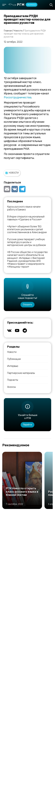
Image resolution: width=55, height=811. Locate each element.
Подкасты (12, 379)
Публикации (14, 359)
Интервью (12, 366)
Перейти (27, 424)
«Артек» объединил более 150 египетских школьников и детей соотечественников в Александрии (27, 229)
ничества (25, 97)
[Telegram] (22, 189)
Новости (14, 173)
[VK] (14, 189)
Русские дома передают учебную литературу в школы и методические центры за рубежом (26, 242)
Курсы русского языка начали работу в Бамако (23, 208)
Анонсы (11, 386)
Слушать (27, 304)
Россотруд (11, 97)
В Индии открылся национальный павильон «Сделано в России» (25, 218)
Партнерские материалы (21, 373)
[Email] (7, 189)
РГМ (26, 5)
